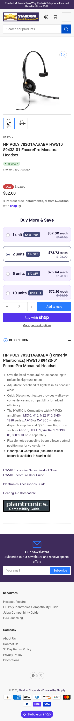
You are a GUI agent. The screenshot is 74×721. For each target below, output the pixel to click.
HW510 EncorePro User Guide (23, 475)
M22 (43, 415)
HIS (38, 430)
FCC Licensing (13, 618)
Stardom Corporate (29, 690)
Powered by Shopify (53, 690)
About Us (9, 638)
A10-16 (23, 430)
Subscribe (60, 570)
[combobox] (37, 29)
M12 (35, 415)
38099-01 (18, 435)
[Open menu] (66, 16)
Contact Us (10, 644)
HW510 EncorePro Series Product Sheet (31, 470)
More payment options (37, 325)
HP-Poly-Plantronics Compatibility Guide (30, 607)
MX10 (27, 415)
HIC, (32, 430)
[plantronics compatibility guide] (26, 507)
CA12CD (43, 420)
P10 (49, 415)
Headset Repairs (14, 602)
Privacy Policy (12, 655)
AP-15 (28, 420)
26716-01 (49, 430)
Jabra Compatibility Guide (20, 612)
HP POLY (8, 137)
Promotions (11, 660)
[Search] (66, 29)
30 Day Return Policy (17, 649)
